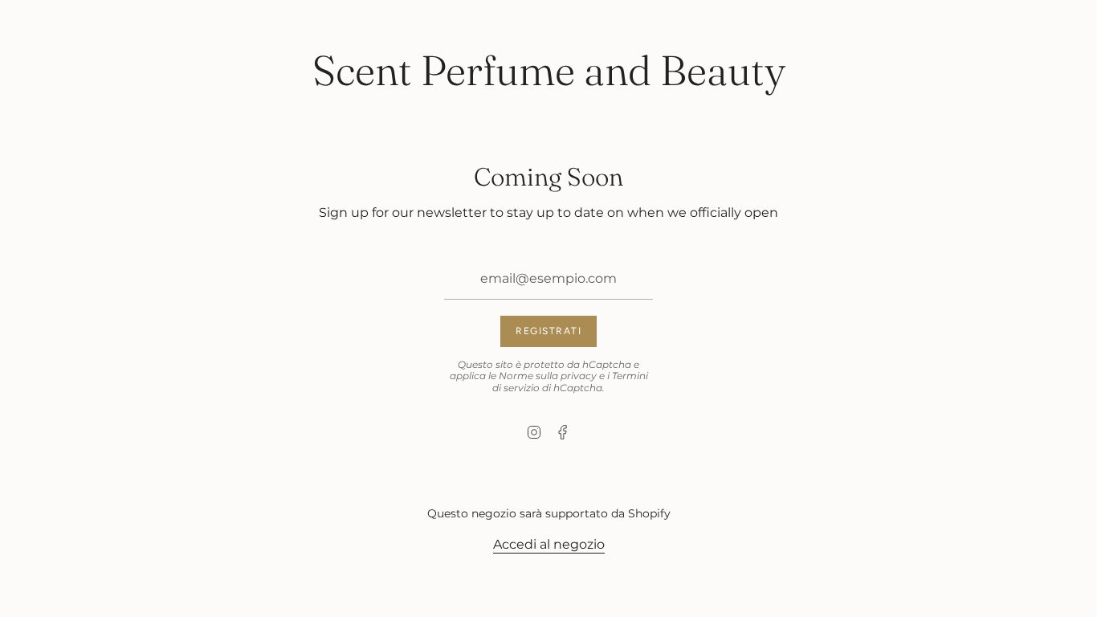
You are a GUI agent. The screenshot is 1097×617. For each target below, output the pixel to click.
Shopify (649, 513)
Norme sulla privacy (548, 376)
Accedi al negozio (549, 544)
